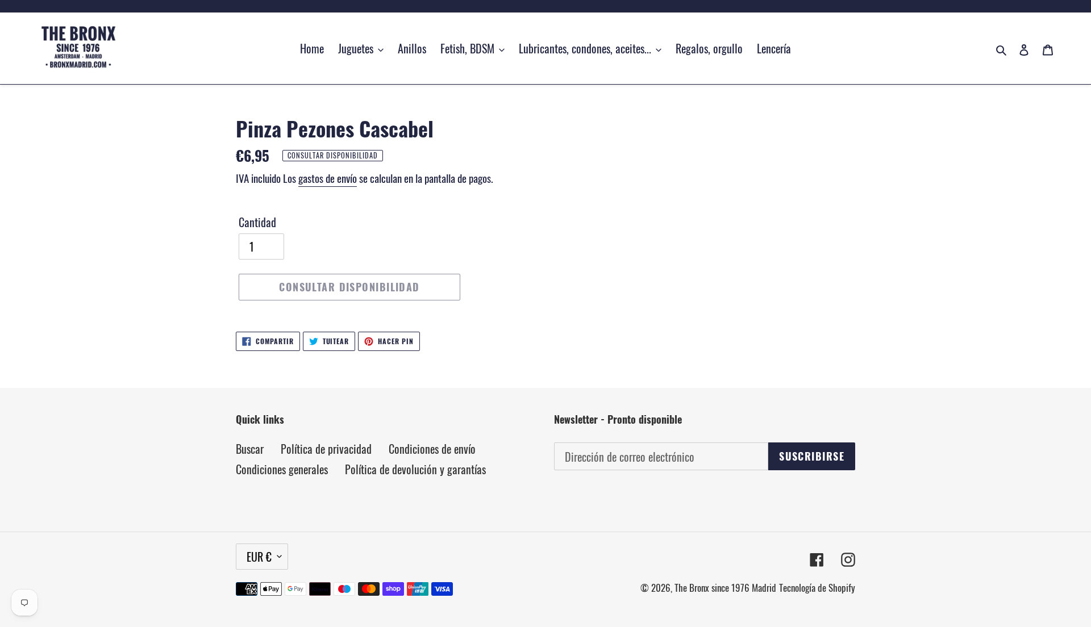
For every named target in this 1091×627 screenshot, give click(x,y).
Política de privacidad (326, 448)
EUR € (259, 556)
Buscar (250, 448)
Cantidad (257, 222)
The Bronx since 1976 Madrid (725, 587)
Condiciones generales (282, 469)
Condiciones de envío (432, 448)
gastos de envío (327, 178)
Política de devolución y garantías (415, 469)
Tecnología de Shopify (817, 587)
